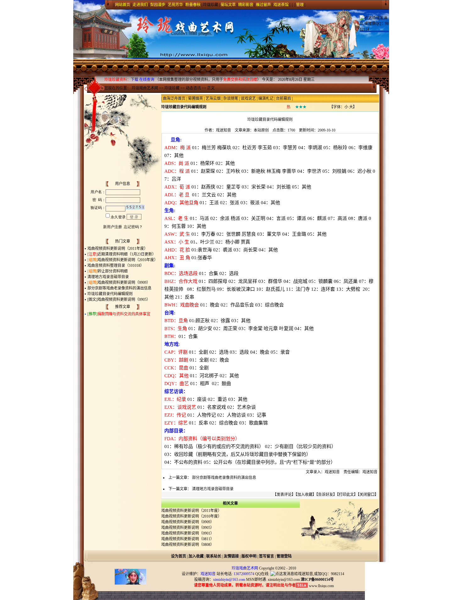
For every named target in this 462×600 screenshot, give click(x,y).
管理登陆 (284, 556)
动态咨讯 (193, 88)
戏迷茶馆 (281, 5)
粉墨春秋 (193, 5)
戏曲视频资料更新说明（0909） (123, 282)
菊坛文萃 (228, 5)
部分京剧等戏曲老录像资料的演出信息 (119, 288)
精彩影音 (245, 5)
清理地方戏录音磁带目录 (108, 277)
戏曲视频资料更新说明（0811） (187, 539)
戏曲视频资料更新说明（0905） (123, 299)
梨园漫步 (157, 5)
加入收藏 (304, 494)
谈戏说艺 (248, 98)
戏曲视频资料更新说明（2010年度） (127, 260)
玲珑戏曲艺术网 (145, 88)
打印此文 (346, 494)
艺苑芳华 (175, 5)
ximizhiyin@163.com (284, 579)
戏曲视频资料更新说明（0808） (187, 544)
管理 (300, 5)
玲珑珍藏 (210, 5)
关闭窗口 (367, 494)
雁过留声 (263, 5)
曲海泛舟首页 (174, 98)
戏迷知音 (223, 130)
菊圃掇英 (195, 98)
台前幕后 (283, 98)
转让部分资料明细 (112, 271)
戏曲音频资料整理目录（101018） (115, 265)
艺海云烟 (213, 98)
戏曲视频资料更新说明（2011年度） (117, 248)
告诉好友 (325, 494)
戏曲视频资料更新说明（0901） (187, 533)
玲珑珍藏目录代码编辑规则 (110, 294)
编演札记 (265, 98)
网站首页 (122, 5)
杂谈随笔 (230, 98)
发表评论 (284, 494)
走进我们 (140, 5)
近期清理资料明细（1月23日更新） (126, 254)
